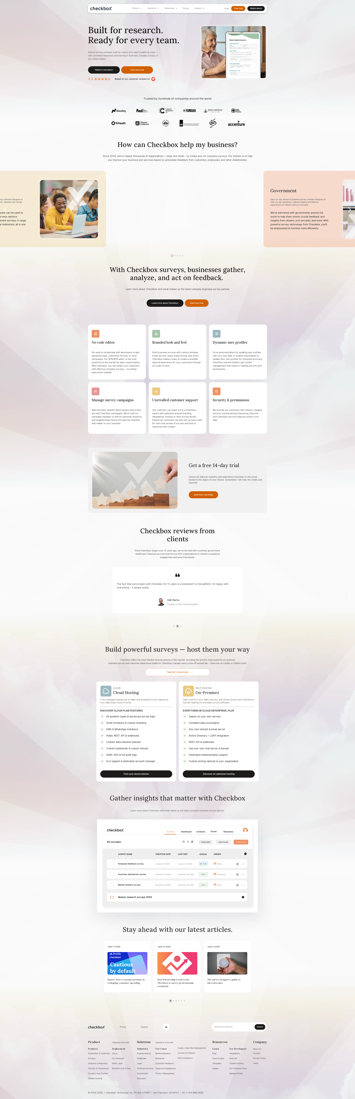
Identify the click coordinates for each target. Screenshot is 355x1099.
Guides (215, 1068)
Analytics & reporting (97, 1063)
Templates (216, 1063)
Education (141, 1078)
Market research (163, 1053)
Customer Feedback (164, 1063)
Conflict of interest (186, 1053)
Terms (255, 1063)
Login (226, 8)
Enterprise (159, 1058)
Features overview (120, 1042)
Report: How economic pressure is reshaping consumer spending (126, 981)
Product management (164, 1073)
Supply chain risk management (192, 1048)
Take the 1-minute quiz (177, 672)
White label (117, 1063)
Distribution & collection (99, 1053)
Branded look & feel (121, 1068)
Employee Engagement (165, 1068)
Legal (139, 1063)
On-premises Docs (238, 1068)
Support (144, 1027)
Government (142, 1073)
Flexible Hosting (95, 1078)
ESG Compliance (185, 1058)
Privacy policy (259, 1058)
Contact (256, 1053)
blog (214, 1053)
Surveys (92, 1058)
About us (257, 1049)
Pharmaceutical (144, 1053)
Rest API (233, 1058)
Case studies (218, 1058)
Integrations (235, 1053)
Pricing (123, 1027)
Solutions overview (164, 1042)
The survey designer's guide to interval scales (223, 981)
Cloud (114, 1053)
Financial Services (145, 1068)
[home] (101, 9)
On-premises (118, 1058)
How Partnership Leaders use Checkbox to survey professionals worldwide (175, 983)
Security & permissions (98, 1068)
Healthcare (141, 1058)
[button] (5, 210)
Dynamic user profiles (98, 1073)
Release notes (236, 1073)
